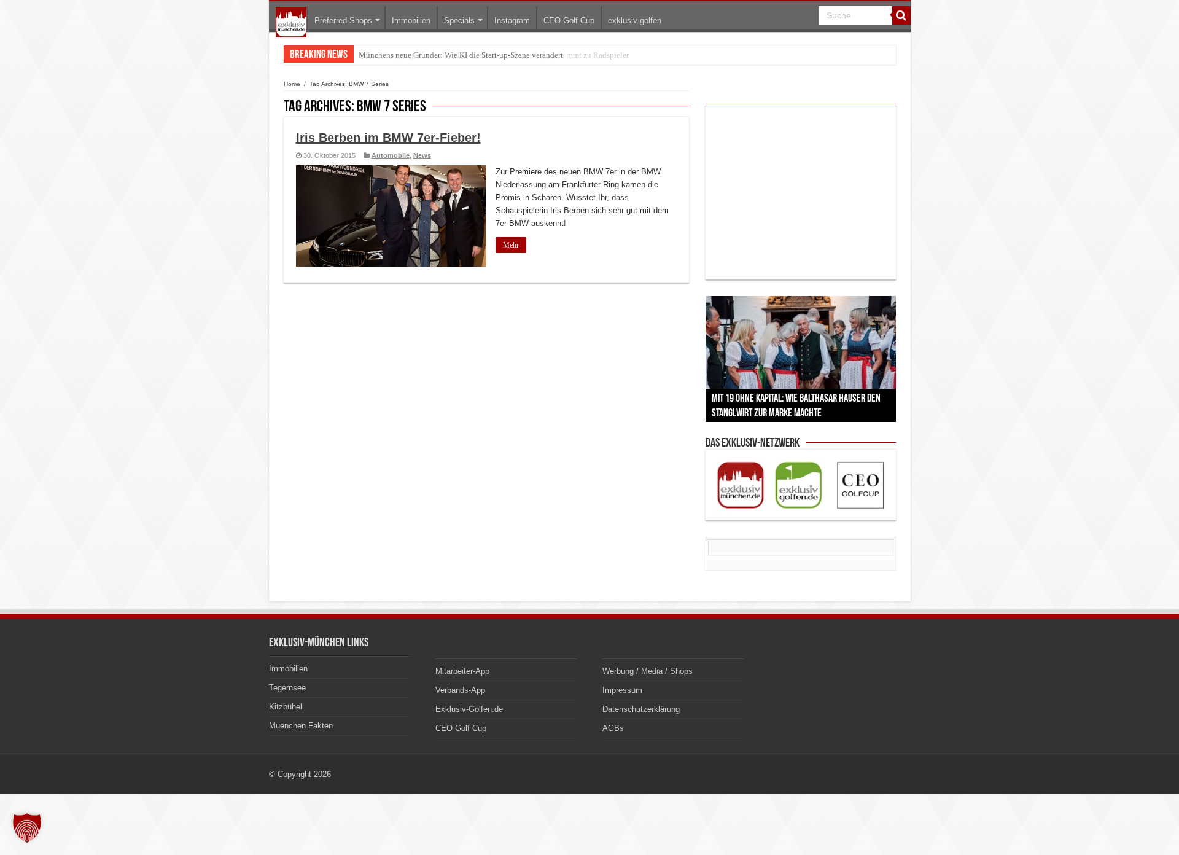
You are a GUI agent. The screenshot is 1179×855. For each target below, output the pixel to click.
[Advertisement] (801, 193)
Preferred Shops (343, 20)
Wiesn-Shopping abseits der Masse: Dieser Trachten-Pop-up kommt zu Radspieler (494, 55)
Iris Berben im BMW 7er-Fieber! (388, 137)
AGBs (613, 728)
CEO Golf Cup (568, 20)
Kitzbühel (285, 706)
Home (292, 83)
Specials (459, 20)
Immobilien (411, 20)
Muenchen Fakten (301, 725)
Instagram (512, 20)
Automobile (391, 155)
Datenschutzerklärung (641, 709)
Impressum (622, 690)
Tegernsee (287, 687)
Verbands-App (460, 690)
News (422, 155)
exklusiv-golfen (634, 20)
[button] (27, 828)
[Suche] (901, 15)
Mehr (511, 245)
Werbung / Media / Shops (647, 671)
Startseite (291, 22)
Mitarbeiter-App (462, 671)
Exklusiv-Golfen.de (469, 709)
